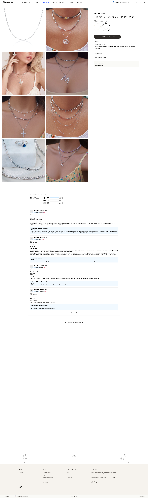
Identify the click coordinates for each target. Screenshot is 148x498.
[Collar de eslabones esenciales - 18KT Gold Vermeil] (20, 447)
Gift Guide (45, 480)
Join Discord (45, 482)
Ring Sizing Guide (46, 475)
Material (101, 22)
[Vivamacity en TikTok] (97, 482)
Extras (71, 2)
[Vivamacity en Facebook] (94, 482)
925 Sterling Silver (106, 27)
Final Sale (79, 2)
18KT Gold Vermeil (98, 27)
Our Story (21, 472)
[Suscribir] (114, 477)
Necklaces (45, 2)
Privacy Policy (142, 496)
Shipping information (101, 57)
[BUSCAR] (137, 2)
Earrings (54, 2)
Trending (24, 2)
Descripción (98, 53)
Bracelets (63, 2)
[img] (37, 210)
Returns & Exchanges (71, 475)
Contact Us (69, 477)
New (17, 2)
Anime (31, 2)
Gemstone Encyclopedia (48, 477)
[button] (140, 2)
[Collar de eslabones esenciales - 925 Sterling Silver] (22, 447)
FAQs (68, 472)
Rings (37, 2)
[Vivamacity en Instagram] (92, 482)
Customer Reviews (46, 472)
